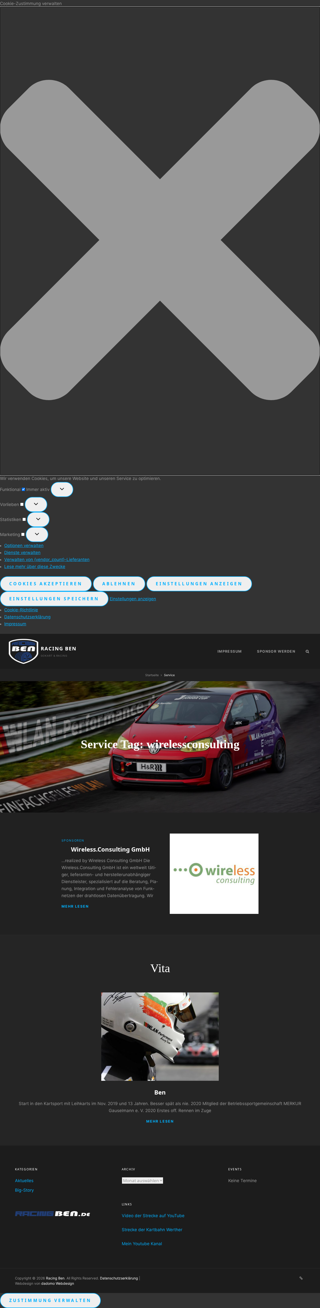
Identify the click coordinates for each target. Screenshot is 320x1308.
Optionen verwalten (24, 545)
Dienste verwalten (22, 552)
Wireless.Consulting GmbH (110, 849)
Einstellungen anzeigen (199, 584)
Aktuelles (24, 1180)
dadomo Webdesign (57, 1283)
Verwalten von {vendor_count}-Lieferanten (47, 559)
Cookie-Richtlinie (21, 609)
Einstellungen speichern (54, 599)
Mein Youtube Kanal (142, 1243)
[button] (160, 241)
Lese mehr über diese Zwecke (34, 566)
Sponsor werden (276, 651)
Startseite (152, 675)
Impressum (15, 623)
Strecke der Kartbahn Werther (152, 1229)
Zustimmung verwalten (50, 1300)
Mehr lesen (75, 906)
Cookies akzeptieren (45, 584)
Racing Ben (58, 648)
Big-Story (24, 1190)
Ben (160, 1092)
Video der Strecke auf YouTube (153, 1215)
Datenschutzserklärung (27, 616)
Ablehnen (119, 584)
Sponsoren (73, 840)
